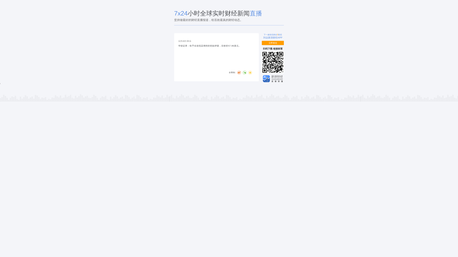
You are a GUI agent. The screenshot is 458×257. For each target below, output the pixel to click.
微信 (244, 72)
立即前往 (273, 43)
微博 (239, 72)
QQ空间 (250, 72)
